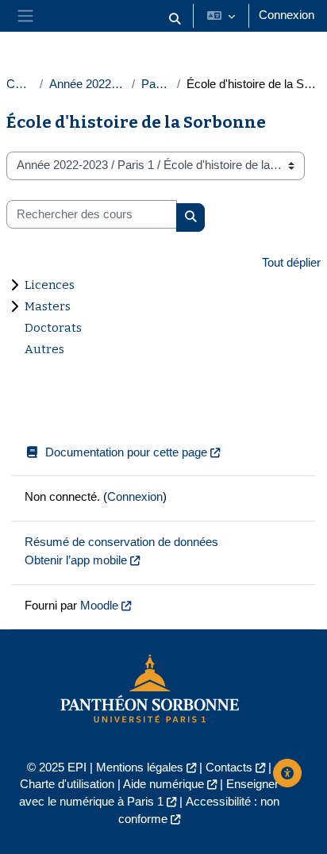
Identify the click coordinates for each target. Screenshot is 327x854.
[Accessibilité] (287, 773)
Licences (50, 285)
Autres (44, 349)
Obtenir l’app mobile (76, 560)
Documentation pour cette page (126, 452)
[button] (174, 19)
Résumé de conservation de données (121, 542)
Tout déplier (291, 262)
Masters (48, 306)
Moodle (99, 605)
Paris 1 (156, 84)
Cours (19, 84)
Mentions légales (139, 767)
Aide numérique (163, 784)
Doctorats (53, 328)
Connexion (286, 15)
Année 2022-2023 (87, 84)
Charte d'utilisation (67, 784)
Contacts (229, 767)
